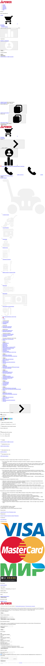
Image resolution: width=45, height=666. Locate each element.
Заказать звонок (3, 124)
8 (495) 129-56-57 (3, 56)
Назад (2, 50)
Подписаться (3, 660)
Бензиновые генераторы (7, 355)
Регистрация (3, 55)
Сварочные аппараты (7, 376)
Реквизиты (17, 515)
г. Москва (11, 412)
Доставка (5, 515)
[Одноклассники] (2, 418)
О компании (22, 166)
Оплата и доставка (8, 166)
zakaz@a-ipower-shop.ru (4, 112)
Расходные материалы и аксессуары (9, 388)
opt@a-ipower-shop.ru (4, 122)
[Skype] (10, 418)
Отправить (2, 627)
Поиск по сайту (3, 28)
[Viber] (7, 418)
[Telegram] (12, 418)
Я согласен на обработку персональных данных (11, 646)
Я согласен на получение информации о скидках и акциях (13, 647)
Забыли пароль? (3, 619)
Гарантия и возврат (10, 515)
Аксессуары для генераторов (8, 359)
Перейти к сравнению (4, 40)
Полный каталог (6, 343)
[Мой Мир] (4, 418)
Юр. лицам (14, 166)
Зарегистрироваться (4, 648)
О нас (1, 519)
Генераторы (5, 366)
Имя (1, 633)
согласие (20, 662)
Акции (2, 166)
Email (1, 616)
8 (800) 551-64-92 (10, 56)
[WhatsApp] (8, 418)
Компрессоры (5, 371)
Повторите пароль (3, 642)
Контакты (18, 166)
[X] (5, 418)
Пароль (1, 639)
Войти (2, 54)
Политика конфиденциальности (20, 606)
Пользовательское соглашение (30, 606)
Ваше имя (2, 652)
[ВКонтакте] (1, 418)
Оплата (1, 515)
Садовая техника (6, 382)
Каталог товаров (3, 177)
